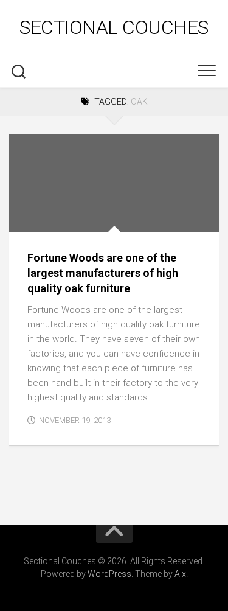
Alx (180, 574)
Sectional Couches (114, 27)
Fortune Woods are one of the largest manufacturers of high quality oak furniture (102, 273)
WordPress (109, 574)
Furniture (40, 218)
